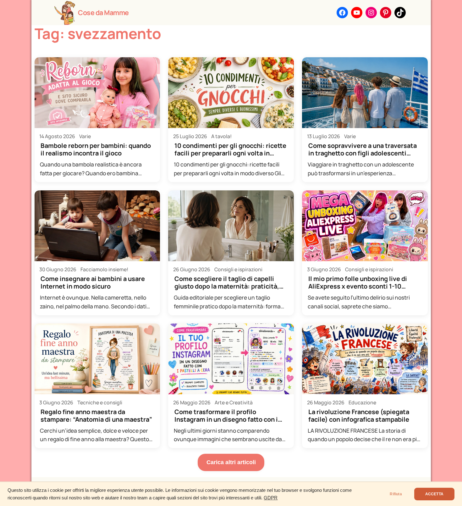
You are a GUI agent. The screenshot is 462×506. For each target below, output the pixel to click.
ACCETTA (434, 494)
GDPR (271, 497)
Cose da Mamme (103, 12)
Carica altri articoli (231, 462)
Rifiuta (396, 494)
